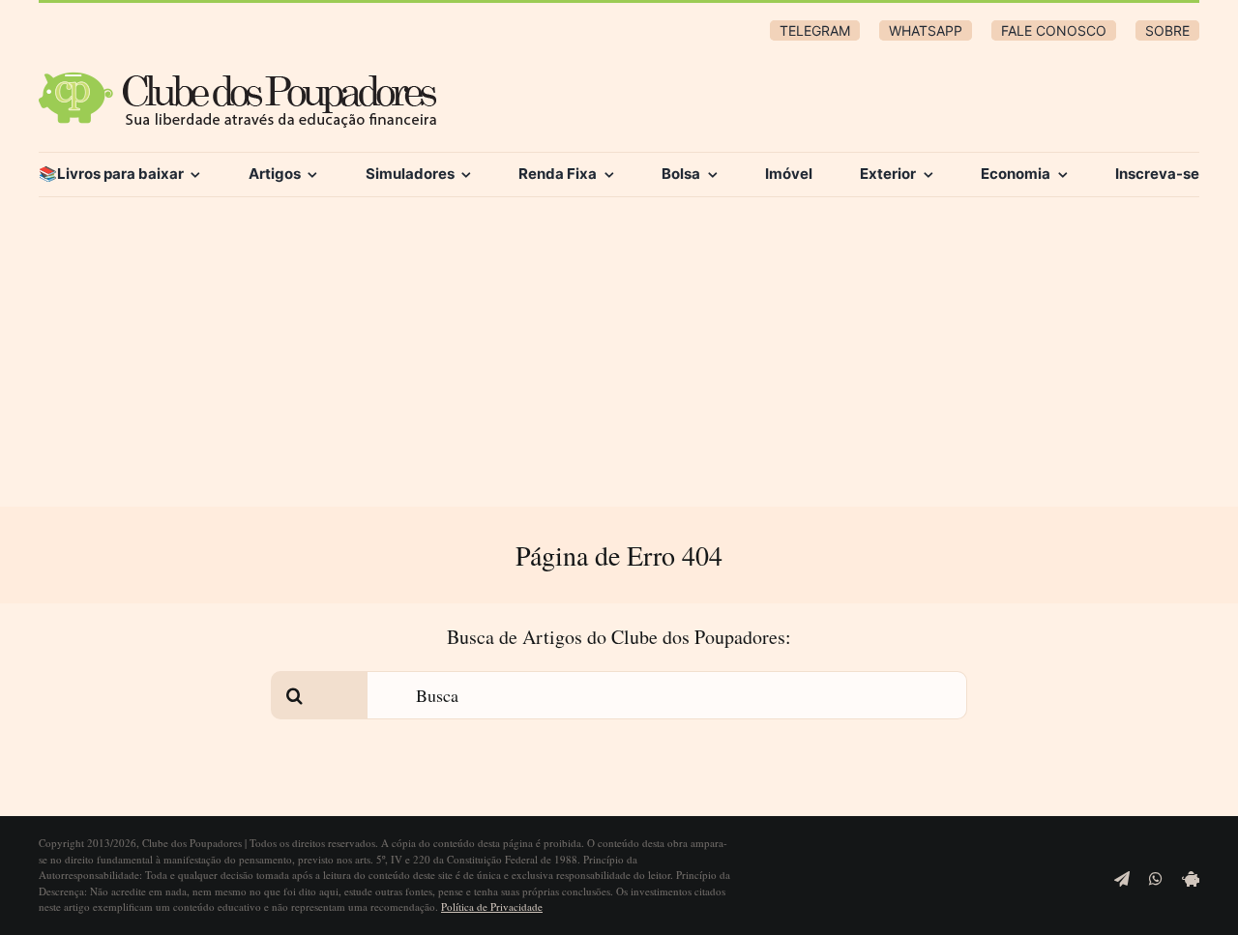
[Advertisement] (619, 361)
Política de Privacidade (492, 906)
